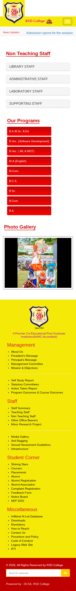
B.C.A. (13, 181)
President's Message (24, 355)
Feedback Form (21, 492)
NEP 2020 (17, 500)
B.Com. (14, 200)
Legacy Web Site (22, 544)
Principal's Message (24, 359)
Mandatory (18, 524)
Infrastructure (19, 448)
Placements (18, 472)
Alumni (15, 476)
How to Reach (20, 528)
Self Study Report (22, 380)
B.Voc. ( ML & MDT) (21, 151)
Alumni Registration (23, 480)
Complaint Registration (25, 488)
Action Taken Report (24, 388)
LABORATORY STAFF (26, 91)
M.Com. (14, 171)
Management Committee (27, 363)
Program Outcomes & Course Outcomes (37, 392)
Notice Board (19, 496)
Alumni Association (23, 484)
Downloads (18, 520)
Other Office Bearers (24, 420)
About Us (17, 351)
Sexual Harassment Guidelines (31, 444)
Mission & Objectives (24, 368)
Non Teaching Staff (23, 416)
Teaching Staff (20, 412)
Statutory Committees (25, 384)
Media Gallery (20, 436)
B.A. (11, 210)
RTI (13, 548)
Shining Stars (19, 464)
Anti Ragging (19, 440)
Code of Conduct (22, 540)
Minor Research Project (26, 424)
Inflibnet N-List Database (27, 516)
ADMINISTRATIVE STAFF (28, 79)
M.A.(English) (17, 161)
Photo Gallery (20, 227)
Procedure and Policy (25, 536)
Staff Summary (20, 408)
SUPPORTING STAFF (25, 103)
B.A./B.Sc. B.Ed (19, 131)
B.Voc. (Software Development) (29, 141)
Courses (16, 468)
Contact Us (18, 532)
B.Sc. (12, 190)
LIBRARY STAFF (22, 66)
